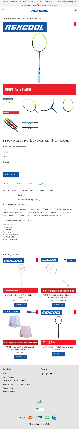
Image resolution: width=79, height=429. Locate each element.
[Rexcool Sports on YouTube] (51, 375)
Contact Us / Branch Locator (13, 381)
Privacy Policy (34, 424)
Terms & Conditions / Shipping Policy (16, 385)
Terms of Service (9, 392)
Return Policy (8, 388)
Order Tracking (8, 377)
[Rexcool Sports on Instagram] (46, 375)
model (5, 152)
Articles (6, 374)
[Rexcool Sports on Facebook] (42, 375)
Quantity (6, 162)
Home (5, 19)
